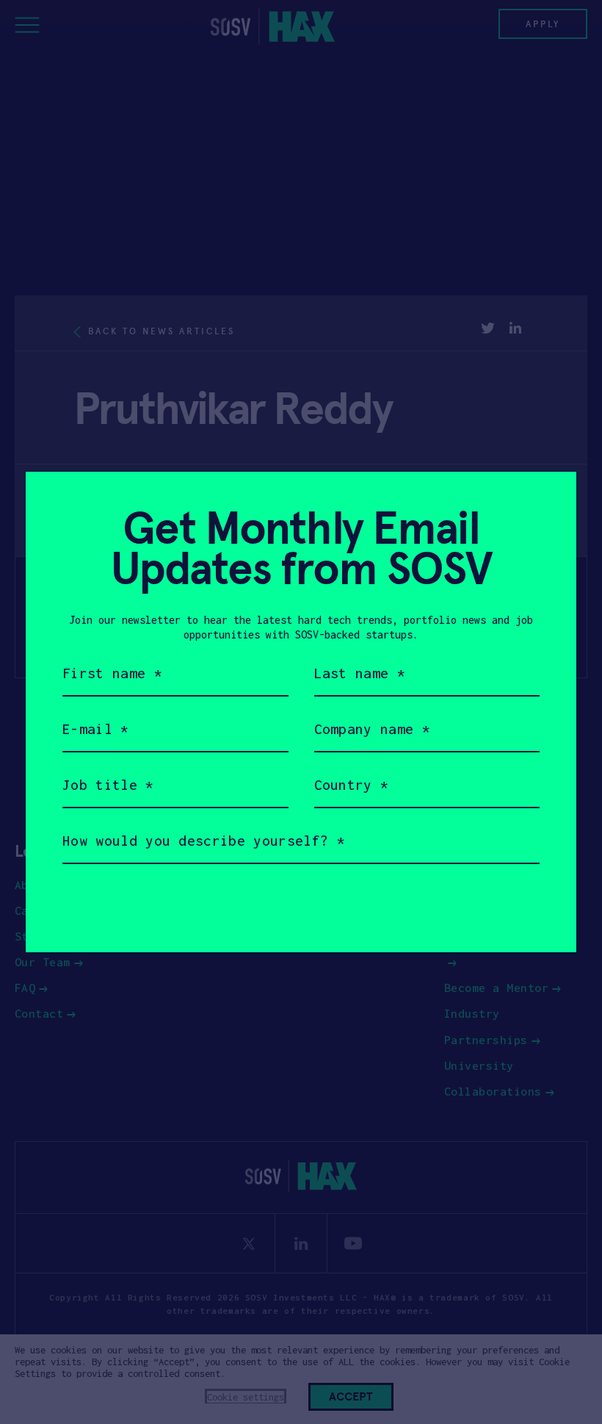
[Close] (547, 501)
